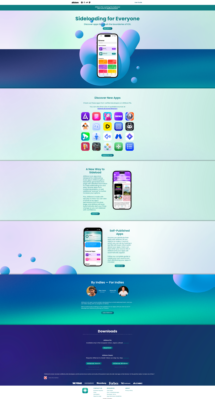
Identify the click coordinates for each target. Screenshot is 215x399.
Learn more (126, 343)
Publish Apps (119, 265)
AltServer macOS (93, 363)
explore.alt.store (112, 8)
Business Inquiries (98, 390)
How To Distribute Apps (113, 392)
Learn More (95, 213)
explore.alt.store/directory (107, 108)
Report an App (97, 396)
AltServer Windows (120, 363)
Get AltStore (107, 28)
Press (95, 392)
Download (107, 348)
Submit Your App (107, 155)
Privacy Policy (129, 390)
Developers (96, 394)
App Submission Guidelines (114, 396)
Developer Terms (111, 394)
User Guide (110, 390)
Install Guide (126, 358)
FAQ (101, 369)
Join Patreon (107, 313)
